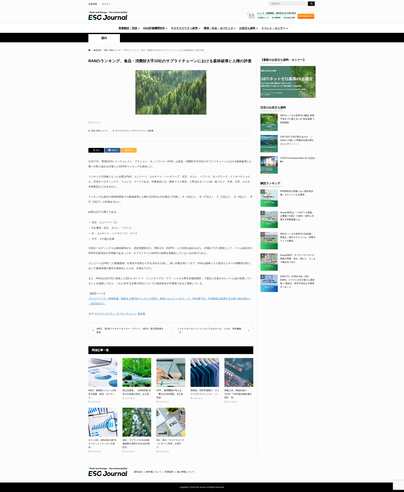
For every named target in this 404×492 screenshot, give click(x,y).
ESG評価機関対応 (154, 28)
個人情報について (186, 472)
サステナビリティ (123, 131)
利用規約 (169, 472)
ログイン (106, 4)
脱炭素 (150, 131)
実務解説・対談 (128, 28)
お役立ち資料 (247, 28)
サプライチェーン (139, 131)
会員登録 (92, 4)
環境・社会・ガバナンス (218, 28)
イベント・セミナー (273, 28)
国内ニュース (102, 131)
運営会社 (138, 472)
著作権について (153, 472)
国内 (104, 38)
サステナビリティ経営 (184, 28)
